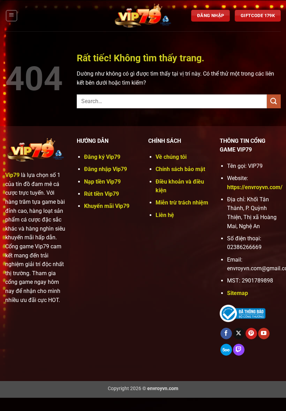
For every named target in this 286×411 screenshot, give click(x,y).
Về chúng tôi (171, 157)
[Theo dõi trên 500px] (226, 350)
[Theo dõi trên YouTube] (264, 334)
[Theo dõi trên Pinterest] (251, 334)
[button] (11, 15)
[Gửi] (274, 101)
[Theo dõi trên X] (238, 334)
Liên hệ (165, 215)
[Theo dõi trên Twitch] (238, 350)
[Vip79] (143, 15)
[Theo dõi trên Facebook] (226, 334)
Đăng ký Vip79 (102, 157)
